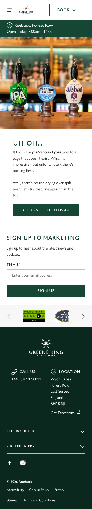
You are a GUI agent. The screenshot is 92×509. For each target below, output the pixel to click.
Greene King (20, 446)
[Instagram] (23, 463)
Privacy (59, 489)
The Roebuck (21, 431)
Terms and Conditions (39, 500)
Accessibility (15, 489)
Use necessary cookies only (46, 347)
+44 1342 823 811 (26, 379)
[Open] (10, 10)
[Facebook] (10, 463)
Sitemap (12, 500)
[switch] (79, 261)
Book (63, 10)
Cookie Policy (39, 489)
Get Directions (63, 412)
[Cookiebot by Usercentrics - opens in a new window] (65, 157)
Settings (68, 314)
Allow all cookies (46, 330)
